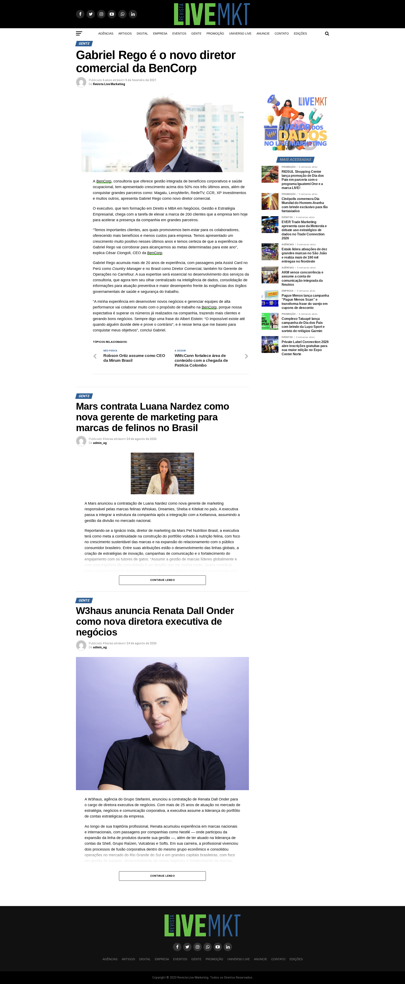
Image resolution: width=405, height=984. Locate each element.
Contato (282, 33)
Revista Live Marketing (109, 84)
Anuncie (263, 33)
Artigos (125, 33)
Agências (105, 33)
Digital (142, 33)
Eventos (179, 33)
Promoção (215, 33)
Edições (300, 33)
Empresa (160, 33)
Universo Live (240, 33)
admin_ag (100, 443)
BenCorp (103, 181)
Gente (196, 33)
